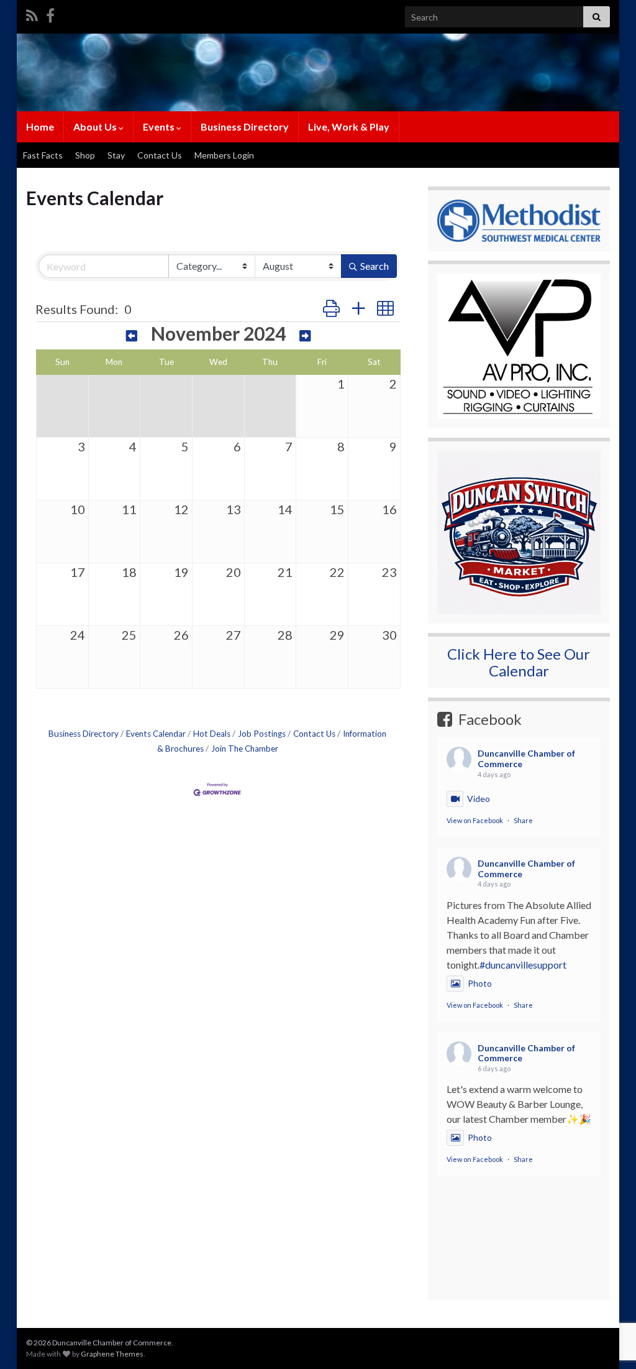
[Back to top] (608, 1295)
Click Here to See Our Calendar (518, 662)
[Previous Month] (131, 335)
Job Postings (262, 734)
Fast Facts (43, 155)
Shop (85, 155)
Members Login (224, 155)
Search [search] (374, 266)
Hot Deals (211, 734)
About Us (96, 126)
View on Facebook (475, 820)
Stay (116, 155)
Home (40, 126)
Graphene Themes (112, 1353)
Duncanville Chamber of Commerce (526, 758)
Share (523, 820)
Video (478, 798)
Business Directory (245, 126)
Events (159, 126)
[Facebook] (50, 13)
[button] (331, 308)
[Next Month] (304, 335)
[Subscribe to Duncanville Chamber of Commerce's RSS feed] (32, 13)
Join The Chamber (244, 749)
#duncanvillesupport (522, 964)
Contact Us (159, 155)
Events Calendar (156, 734)
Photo (480, 983)
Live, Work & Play (348, 126)
